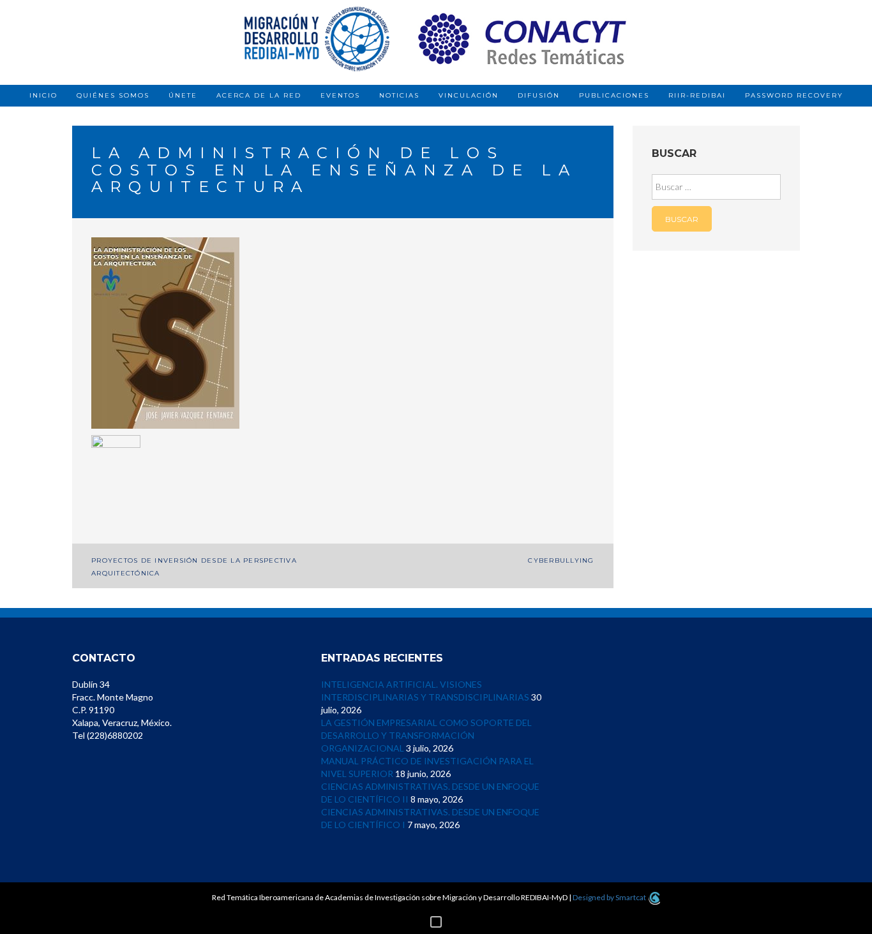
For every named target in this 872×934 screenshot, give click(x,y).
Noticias (399, 95)
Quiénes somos (113, 95)
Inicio (43, 95)
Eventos (340, 95)
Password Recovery (794, 95)
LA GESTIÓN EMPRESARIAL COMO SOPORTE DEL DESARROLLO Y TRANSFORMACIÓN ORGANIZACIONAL (426, 735)
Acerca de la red (258, 95)
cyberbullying (561, 560)
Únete (183, 95)
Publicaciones (614, 95)
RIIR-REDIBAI (697, 95)
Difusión (539, 95)
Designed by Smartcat (610, 897)
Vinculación (469, 95)
